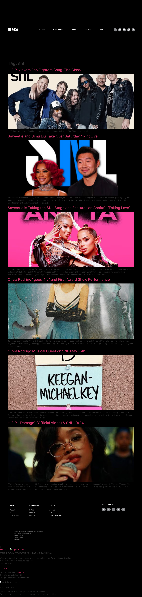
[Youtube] (124, 29)
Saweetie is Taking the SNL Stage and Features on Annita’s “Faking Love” (69, 208)
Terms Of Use (18, 537)
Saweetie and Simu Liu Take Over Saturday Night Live (53, 136)
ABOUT (88, 30)
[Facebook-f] (115, 29)
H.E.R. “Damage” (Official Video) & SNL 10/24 (46, 423)
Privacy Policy (18, 535)
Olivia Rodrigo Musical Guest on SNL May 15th (46, 351)
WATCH (42, 30)
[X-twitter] (133, 29)
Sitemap (17, 539)
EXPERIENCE (58, 30)
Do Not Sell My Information (22, 533)
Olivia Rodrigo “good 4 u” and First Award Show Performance (59, 279)
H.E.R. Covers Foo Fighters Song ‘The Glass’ (44, 70)
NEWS (74, 30)
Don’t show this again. (10, 582)
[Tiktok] (128, 29)
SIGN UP (20, 572)
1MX (101, 30)
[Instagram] (119, 29)
